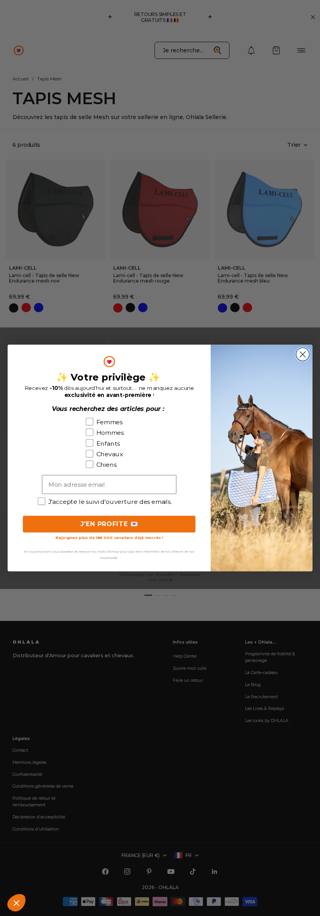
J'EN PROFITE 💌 (109, 524)
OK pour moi (144, 876)
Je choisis (89, 876)
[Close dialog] (302, 354)
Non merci (35, 876)
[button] (16, 902)
